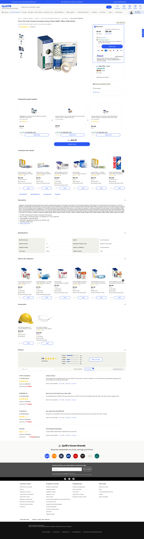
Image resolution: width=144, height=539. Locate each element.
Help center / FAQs (25, 496)
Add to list (97, 92)
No (67, 383)
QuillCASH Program (51, 491)
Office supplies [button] (70, 12)
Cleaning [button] (94, 12)
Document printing (51, 501)
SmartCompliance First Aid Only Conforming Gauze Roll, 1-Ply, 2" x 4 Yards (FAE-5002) (98, 282)
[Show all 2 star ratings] (73, 361)
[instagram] (65, 479)
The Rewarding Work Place (106, 491)
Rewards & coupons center (79, 496)
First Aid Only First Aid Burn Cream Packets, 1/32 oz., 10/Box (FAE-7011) (25, 282)
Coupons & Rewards (15, 12)
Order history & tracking (26, 486)
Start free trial (119, 56)
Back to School (39, 12)
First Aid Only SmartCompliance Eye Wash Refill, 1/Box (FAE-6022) (33, 117)
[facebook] (73, 479)
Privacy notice (56, 531)
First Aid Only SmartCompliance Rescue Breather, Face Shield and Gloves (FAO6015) (79, 173)
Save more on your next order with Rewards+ (24, 1)
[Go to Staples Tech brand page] (82, 456)
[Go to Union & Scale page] (89, 456)
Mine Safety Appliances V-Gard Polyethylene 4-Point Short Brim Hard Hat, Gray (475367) (25, 328)
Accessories (47, 194)
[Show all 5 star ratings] (73, 355)
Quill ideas (48, 511)
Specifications (35, 194)
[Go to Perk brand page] (68, 456)
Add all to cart (72, 144)
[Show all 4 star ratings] (73, 357)
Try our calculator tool (113, 59)
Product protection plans (52, 509)
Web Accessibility (103, 496)
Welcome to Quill (103, 486)
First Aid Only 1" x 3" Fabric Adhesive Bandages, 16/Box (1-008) (44, 173)
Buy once (99, 26)
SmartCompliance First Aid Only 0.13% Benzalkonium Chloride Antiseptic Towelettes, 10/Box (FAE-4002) (104, 117)
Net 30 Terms (49, 496)
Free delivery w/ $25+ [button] (78, 183)
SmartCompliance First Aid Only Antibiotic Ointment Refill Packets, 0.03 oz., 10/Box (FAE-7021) (69, 117)
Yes (62, 383)
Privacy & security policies (26, 504)
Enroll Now (108, 33)
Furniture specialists (51, 506)
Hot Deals (24, 12)
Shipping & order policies (26, 499)
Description (23, 194)
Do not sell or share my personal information (93, 531)
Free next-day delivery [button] (42, 339)
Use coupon (87, 469)
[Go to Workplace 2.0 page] (96, 456)
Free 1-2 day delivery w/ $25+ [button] (26, 183)
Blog (100, 489)
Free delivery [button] (22, 336)
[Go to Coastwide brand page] (54, 456)
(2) (81, 355)
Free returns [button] (97, 88)
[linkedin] (69, 479)
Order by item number (78, 494)
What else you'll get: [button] (102, 77)
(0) (81, 357)
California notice (65, 531)
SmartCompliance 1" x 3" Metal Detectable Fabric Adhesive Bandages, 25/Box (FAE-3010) (44, 282)
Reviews (58, 194)
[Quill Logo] (6, 6)
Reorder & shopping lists (79, 486)
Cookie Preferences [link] (76, 531)
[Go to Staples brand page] (75, 456)
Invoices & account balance (27, 494)
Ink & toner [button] (102, 12)
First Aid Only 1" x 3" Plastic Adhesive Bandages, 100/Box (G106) (98, 173)
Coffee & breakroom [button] (83, 12)
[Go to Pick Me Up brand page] (61, 456)
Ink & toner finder (77, 489)
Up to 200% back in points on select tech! (72, 1)
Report (74, 383)
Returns (22, 489)
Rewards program (50, 489)
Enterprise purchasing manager (54, 504)
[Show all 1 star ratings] (72, 363)
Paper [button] (110, 12)
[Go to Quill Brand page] (47, 456)
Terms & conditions (46, 531)
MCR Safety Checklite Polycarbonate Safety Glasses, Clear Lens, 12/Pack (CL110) (44, 328)
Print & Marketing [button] (58, 12)
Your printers (76, 491)
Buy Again (30, 12)
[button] (109, 7)
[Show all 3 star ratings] (73, 359)
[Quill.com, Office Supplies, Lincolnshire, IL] (23, 526)
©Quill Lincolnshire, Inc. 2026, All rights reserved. (39, 526)
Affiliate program (50, 514)
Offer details (58, 181)
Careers (101, 494)
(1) (80, 359)
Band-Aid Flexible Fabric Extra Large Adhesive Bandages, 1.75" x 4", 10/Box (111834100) (116, 173)
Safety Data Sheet (25, 223)
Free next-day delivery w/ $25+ (103, 84)
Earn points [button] (121, 22)
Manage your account (25, 491)
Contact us (22, 506)
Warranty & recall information (27, 501)
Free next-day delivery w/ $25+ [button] (117, 183)
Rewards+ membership (52, 486)
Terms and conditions (64, 473)
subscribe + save (48, 12)
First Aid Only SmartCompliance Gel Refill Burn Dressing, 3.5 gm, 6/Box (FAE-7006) (61, 282)
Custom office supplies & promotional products (58, 499)
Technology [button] (118, 12)
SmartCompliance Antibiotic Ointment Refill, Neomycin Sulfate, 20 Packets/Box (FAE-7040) (80, 282)
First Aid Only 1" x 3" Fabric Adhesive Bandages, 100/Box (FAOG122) (25, 173)
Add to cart (112, 46)
